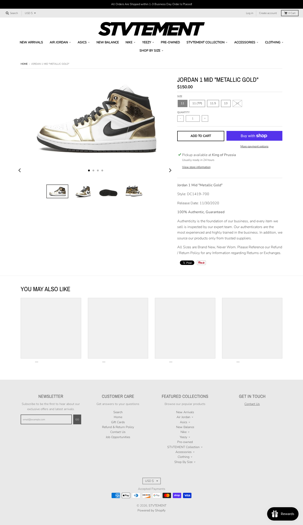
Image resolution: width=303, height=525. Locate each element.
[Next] (170, 170)
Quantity (183, 112)
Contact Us (118, 432)
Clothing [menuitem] (272, 42)
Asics (183, 422)
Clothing (183, 457)
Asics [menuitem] (82, 42)
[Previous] (20, 170)
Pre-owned (185, 442)
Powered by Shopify (151, 510)
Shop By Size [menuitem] (150, 50)
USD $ (29, 13)
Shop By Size (183, 462)
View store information (196, 167)
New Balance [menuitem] (107, 42)
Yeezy (183, 437)
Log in (249, 13)
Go (77, 419)
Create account (268, 13)
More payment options (254, 146)
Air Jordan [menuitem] (59, 42)
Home (24, 64)
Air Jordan (183, 417)
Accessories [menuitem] (244, 42)
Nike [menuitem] (129, 42)
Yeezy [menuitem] (146, 42)
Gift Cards (118, 422)
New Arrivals (185, 412)
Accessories (183, 452)
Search (118, 412)
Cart (291, 13)
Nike (184, 432)
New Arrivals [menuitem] (31, 42)
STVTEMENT (157, 505)
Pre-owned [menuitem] (170, 42)
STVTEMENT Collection (183, 447)
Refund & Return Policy (118, 427)
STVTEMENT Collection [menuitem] (205, 42)
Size (179, 96)
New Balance (185, 427)
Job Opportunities (118, 437)
